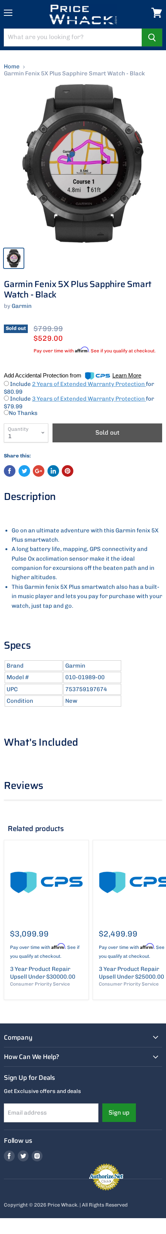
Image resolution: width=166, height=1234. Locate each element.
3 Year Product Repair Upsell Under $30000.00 (42, 972)
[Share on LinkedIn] (53, 471)
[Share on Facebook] (9, 471)
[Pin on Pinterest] (67, 471)
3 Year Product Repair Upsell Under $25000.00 (131, 972)
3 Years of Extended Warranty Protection (89, 398)
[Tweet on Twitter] (24, 471)
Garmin (22, 306)
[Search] (152, 37)
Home (12, 66)
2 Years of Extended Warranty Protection (89, 384)
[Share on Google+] (38, 471)
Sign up (119, 1112)
